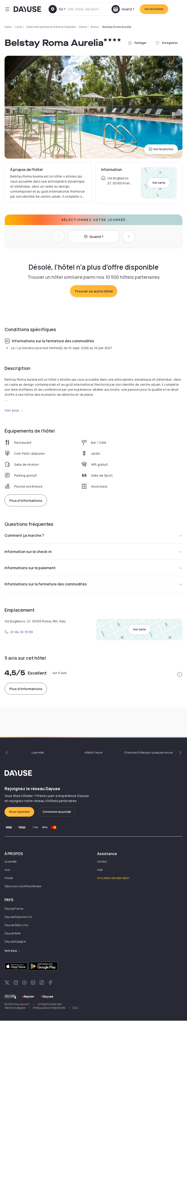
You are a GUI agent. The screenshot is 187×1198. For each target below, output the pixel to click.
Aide (100, 870)
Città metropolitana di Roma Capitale (50, 27)
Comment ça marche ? (24, 535)
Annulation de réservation (113, 878)
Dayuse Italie (13, 933)
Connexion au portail (57, 812)
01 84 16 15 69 (21, 632)
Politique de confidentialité (49, 1008)
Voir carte (158, 183)
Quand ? (96, 236)
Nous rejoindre (19, 812)
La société (10, 861)
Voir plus (12, 410)
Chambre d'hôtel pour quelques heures (148, 752)
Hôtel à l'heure (93, 752)
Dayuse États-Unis (16, 925)
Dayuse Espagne (15, 941)
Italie (8, 27)
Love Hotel (37, 752)
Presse (9, 878)
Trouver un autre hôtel (94, 291)
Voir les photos (163, 149)
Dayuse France (14, 909)
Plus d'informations (25, 500)
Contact (102, 861)
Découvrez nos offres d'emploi (23, 886)
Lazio (18, 27)
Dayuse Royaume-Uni (18, 917)
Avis (7, 870)
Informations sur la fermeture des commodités (46, 584)
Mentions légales (15, 1008)
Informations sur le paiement (30, 567)
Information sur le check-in (28, 551)
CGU (75, 1008)
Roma (83, 27)
